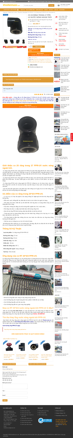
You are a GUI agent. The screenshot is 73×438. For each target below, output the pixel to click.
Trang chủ (5, 12)
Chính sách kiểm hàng (26, 418)
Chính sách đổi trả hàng (26, 424)
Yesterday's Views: (60, 415)
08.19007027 (8, 423)
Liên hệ (56, 9)
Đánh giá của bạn (7, 378)
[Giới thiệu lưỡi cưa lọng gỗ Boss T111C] (58, 337)
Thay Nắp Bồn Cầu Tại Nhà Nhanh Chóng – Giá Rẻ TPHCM (61, 246)
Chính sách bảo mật (26, 412)
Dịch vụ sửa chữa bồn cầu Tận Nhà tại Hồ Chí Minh (62, 203)
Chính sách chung (25, 410)
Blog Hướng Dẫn (30, 9)
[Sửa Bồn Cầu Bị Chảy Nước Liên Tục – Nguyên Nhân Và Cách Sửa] (58, 152)
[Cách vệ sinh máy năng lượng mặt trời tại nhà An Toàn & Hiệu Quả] (58, 282)
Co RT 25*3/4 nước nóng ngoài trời (44, 62)
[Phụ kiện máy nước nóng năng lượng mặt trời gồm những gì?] (58, 167)
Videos (46, 9)
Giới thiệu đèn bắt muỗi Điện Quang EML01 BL (61, 318)
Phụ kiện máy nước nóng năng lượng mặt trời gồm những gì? (62, 173)
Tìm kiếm (51, 5)
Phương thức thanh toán (26, 420)
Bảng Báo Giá (39, 9)
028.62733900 (7, 424)
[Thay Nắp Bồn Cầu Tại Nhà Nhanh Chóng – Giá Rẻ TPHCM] (58, 240)
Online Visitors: (60, 410)
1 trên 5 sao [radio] (3, 380)
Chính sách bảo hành (26, 422)
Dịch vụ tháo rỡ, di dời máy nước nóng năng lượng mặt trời (62, 274)
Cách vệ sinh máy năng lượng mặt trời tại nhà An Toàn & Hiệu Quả (62, 289)
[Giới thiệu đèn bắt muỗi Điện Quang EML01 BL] (58, 313)
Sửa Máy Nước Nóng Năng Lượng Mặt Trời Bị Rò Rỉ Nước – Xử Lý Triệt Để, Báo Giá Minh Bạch (62, 188)
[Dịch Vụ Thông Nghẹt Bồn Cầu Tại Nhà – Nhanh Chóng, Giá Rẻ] (58, 224)
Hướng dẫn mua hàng (33, 50)
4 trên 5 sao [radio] (9, 380)
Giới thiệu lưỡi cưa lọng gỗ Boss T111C (61, 342)
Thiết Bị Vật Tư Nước (12, 12)
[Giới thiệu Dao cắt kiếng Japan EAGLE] (58, 324)
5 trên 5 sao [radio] (11, 380)
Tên (3, 390)
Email (4, 395)
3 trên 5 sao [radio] (7, 380)
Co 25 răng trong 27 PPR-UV (37, 60)
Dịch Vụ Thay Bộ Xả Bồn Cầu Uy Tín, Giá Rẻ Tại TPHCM (61, 217)
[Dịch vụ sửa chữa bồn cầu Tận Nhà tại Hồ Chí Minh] (58, 197)
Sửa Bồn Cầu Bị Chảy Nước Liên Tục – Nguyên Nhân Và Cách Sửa (61, 158)
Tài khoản (61, 9)
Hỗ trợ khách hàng (43, 414)
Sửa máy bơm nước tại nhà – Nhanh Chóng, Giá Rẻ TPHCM (62, 260)
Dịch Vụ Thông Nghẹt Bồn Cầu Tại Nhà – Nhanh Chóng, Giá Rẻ (62, 231)
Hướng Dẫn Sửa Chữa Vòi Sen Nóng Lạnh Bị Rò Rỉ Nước (62, 306)
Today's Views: (60, 413)
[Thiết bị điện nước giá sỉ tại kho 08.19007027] (11, 5)
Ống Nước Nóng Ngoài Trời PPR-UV (25, 12)
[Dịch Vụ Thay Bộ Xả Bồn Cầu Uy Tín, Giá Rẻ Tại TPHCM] (58, 211)
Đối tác (51, 9)
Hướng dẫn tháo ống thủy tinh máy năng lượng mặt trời (61, 354)
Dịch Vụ (23, 9)
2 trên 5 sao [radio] (5, 380)
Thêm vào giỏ (38, 46)
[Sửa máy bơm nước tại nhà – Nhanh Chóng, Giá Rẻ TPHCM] (58, 255)
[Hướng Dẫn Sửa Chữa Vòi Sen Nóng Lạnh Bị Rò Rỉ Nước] (58, 300)
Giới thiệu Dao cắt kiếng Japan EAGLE (62, 330)
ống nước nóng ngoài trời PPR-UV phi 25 (26, 100)
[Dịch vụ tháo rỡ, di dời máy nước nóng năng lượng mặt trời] (58, 268)
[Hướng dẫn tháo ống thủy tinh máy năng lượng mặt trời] (58, 349)
